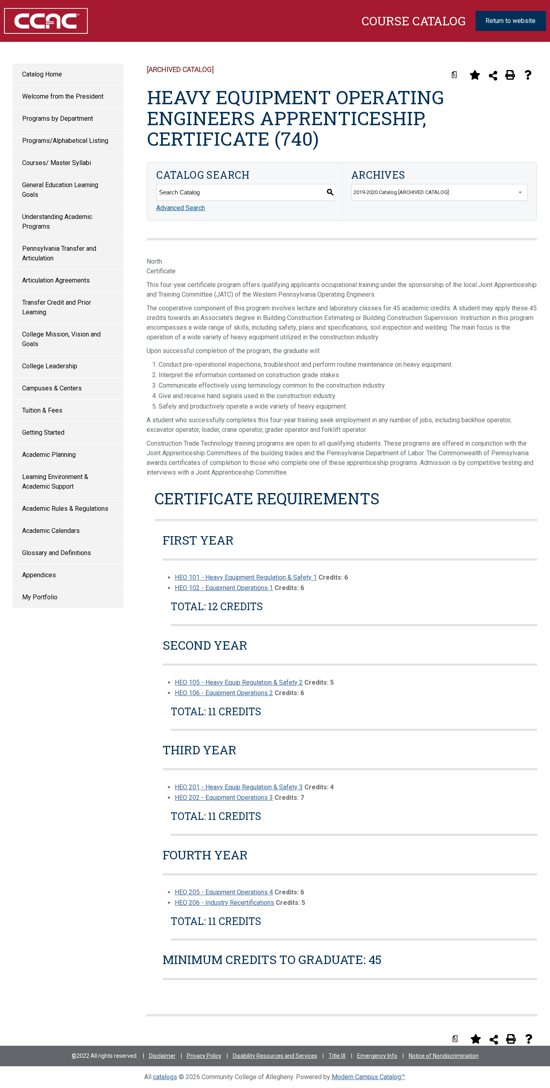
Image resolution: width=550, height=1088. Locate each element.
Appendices (39, 575)
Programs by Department (57, 118)
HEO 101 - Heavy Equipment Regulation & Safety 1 (246, 577)
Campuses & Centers (52, 388)
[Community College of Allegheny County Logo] (42, 21)
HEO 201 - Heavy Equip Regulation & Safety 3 (239, 787)
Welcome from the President (62, 96)
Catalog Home (42, 74)
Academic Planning (49, 454)
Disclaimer (162, 1056)
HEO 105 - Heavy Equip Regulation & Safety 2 (239, 682)
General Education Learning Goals (60, 189)
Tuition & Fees (42, 410)
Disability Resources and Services (275, 1056)
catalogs (165, 1077)
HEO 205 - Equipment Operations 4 (224, 892)
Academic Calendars (51, 531)
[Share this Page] (493, 75)
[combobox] (439, 192)
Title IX (337, 1056)
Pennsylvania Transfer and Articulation (59, 253)
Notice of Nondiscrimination (444, 1056)
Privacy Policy (204, 1056)
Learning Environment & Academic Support (55, 481)
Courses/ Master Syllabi (56, 163)
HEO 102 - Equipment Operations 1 (224, 588)
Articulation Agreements (56, 280)
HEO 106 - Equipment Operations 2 (224, 693)
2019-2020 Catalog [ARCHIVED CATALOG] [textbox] (401, 192)
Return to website (511, 21)
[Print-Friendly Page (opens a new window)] (510, 74)
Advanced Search (180, 208)
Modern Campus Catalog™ (368, 1077)
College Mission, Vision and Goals (61, 339)
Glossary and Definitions (56, 553)
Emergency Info (377, 1056)
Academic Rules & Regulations (65, 508)
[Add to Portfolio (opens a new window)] (474, 74)
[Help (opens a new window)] (527, 74)
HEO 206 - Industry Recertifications (224, 902)
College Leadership (49, 366)
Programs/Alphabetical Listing (65, 141)
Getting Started (43, 432)
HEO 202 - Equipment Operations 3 (224, 797)
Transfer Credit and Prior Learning (56, 307)
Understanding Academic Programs (57, 221)
